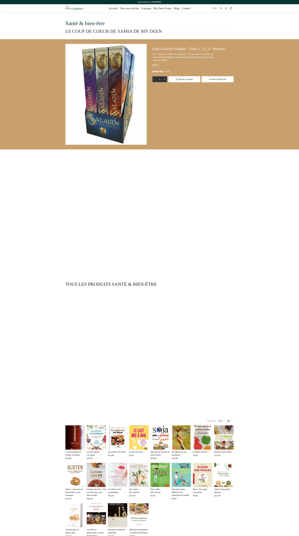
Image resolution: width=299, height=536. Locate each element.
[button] (221, 420)
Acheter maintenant (217, 79)
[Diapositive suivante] (188, 437)
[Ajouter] (81, 446)
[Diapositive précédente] (174, 437)
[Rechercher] (221, 8)
